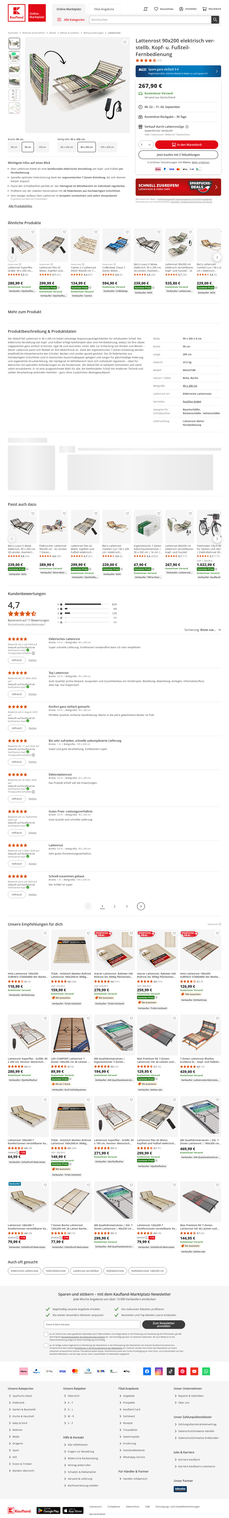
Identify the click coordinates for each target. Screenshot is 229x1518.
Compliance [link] (114, 1506)
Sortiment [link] (129, 1416)
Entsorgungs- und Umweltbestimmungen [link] (178, 1506)
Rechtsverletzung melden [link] (83, 1485)
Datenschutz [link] (132, 1506)
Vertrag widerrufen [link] (79, 1465)
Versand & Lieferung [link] (80, 1478)
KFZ (15, 1457)
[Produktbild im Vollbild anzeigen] (77, 85)
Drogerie (18, 1443)
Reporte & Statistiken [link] (191, 1395)
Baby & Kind (20, 1423)
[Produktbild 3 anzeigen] (14, 69)
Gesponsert (13, 264)
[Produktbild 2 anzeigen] (14, 56)
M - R (71, 1416)
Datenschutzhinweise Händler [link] (196, 1431)
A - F (70, 1402)
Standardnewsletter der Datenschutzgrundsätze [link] (83, 1337)
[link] (104, 9)
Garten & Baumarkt (24, 1409)
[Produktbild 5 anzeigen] (14, 95)
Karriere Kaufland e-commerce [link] (196, 1466)
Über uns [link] (183, 1402)
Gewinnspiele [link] (131, 1436)
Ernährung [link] (129, 1443)
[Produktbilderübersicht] (14, 85)
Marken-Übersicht (23, 1470)
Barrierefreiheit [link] (97, 1514)
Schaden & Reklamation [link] (82, 1472)
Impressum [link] (95, 1506)
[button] (87, 604)
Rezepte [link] (128, 1423)
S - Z (70, 1423)
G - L (70, 1409)
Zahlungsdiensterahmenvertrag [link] (197, 1424)
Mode (16, 1436)
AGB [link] (147, 1506)
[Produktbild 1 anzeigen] (14, 43)
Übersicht (73, 1395)
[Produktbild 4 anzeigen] (14, 82)
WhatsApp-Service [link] (134, 1457)
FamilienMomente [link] (134, 1450)
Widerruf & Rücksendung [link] (83, 1458)
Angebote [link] (129, 1395)
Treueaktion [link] (130, 1430)
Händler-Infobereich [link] (135, 1478)
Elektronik (18, 1402)
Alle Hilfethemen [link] (78, 1444)
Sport (16, 1450)
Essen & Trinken (22, 1464)
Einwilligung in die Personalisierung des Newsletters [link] (98, 1348)
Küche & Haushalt (23, 1416)
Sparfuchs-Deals (22, 1395)
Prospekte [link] (129, 1402)
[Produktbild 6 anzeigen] (14, 108)
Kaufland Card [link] (131, 1409)
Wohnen (18, 1430)
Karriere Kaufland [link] (189, 1459)
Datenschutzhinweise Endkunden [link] (198, 1438)
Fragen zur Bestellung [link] (81, 1451)
